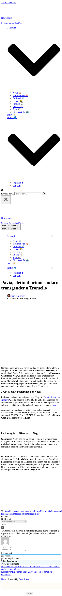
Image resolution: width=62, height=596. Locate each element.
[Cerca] (2, 190)
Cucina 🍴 (18, 106)
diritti (30, 511)
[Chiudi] (6, 199)
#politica (9, 511)
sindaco (15, 514)
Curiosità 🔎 (18, 98)
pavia (55, 511)
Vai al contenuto (8, 2)
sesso (10, 514)
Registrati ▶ (18, 182)
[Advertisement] (31, 333)
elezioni (36, 511)
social (22, 514)
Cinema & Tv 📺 (21, 112)
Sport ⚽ (17, 109)
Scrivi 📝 (11, 115)
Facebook (44, 511)
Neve (3, 579)
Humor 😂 (18, 101)
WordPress (24, 579)
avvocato (17, 511)
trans (27, 514)
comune (24, 511)
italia (51, 511)
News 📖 (17, 93)
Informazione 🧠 (20, 95)
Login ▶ (16, 185)
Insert (29, 593)
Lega (54, 405)
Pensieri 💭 (18, 104)
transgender (34, 514)
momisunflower (17, 296)
